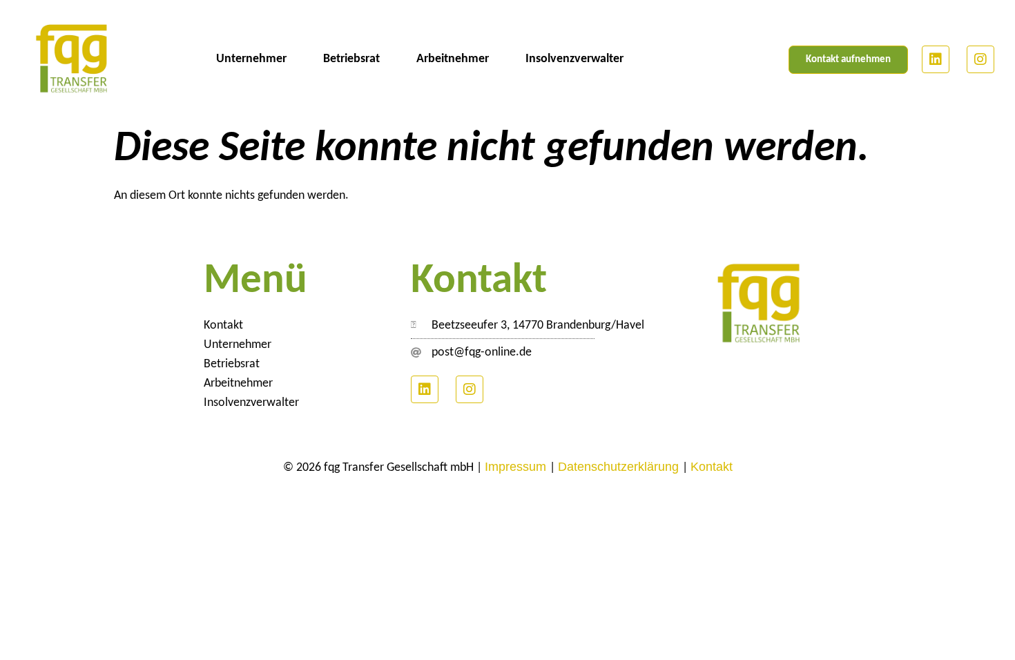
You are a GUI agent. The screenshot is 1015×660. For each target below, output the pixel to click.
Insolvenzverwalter (574, 59)
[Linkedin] (935, 59)
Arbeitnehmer (452, 59)
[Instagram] (980, 59)
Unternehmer (251, 59)
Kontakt (223, 325)
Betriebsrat (351, 59)
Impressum (517, 467)
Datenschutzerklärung (620, 467)
